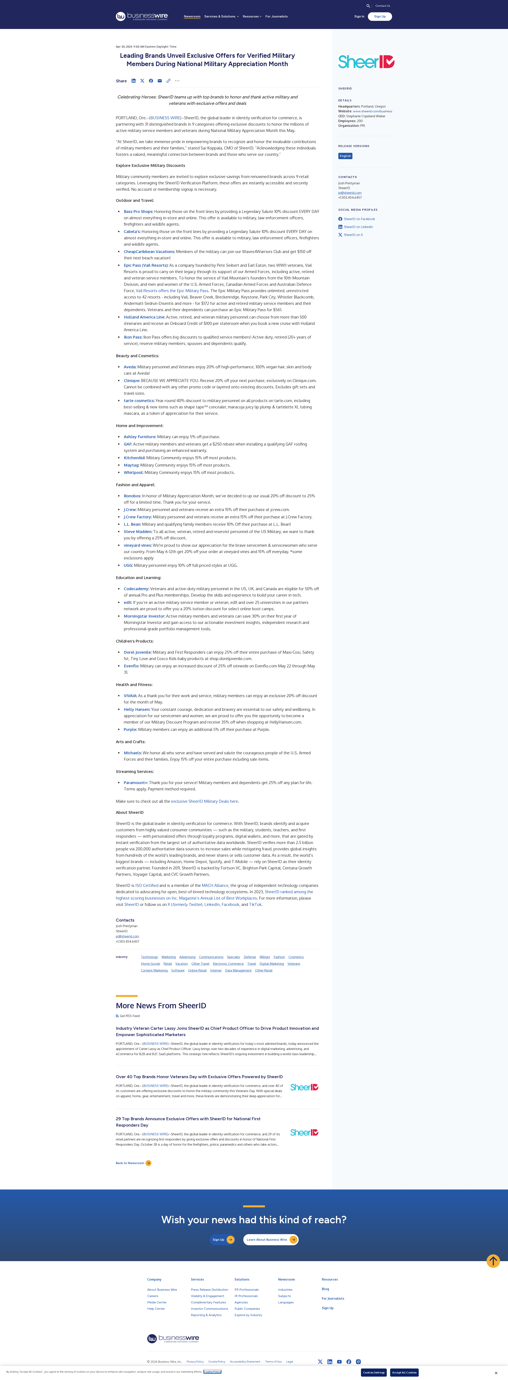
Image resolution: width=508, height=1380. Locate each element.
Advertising (187, 957)
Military (265, 957)
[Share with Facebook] (151, 81)
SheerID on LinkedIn (358, 227)
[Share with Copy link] (168, 81)
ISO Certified (146, 885)
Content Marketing (154, 970)
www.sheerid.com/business (372, 111)
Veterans (294, 964)
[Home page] (142, 16)
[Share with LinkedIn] (133, 81)
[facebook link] (348, 1361)
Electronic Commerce (228, 964)
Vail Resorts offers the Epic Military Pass (172, 290)
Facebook (230, 904)
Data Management (238, 970)
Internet (216, 970)
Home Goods (150, 964)
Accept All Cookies (404, 1372)
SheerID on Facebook (359, 219)
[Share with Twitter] (142, 81)
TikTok (255, 904)
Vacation (181, 964)
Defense (250, 957)
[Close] (496, 1373)
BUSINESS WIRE (165, 117)
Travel (251, 964)
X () (185, 904)
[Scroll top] (493, 1261)
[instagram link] (358, 1361)
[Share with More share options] (177, 81)
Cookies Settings (374, 1372)
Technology (149, 957)
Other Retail (263, 970)
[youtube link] (339, 1362)
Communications (211, 957)
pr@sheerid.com (127, 936)
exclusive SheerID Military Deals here (204, 801)
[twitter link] (320, 1362)
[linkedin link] (329, 1361)
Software (178, 970)
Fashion (279, 957)
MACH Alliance (215, 885)
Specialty (233, 957)
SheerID (131, 904)
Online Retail (197, 970)
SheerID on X (353, 235)
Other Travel (200, 964)
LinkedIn (212, 904)
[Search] (368, 6)
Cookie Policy (212, 1371)
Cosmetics (296, 957)
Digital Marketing (272, 964)
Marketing (169, 957)
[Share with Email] (160, 81)
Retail (168, 964)
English (345, 156)
